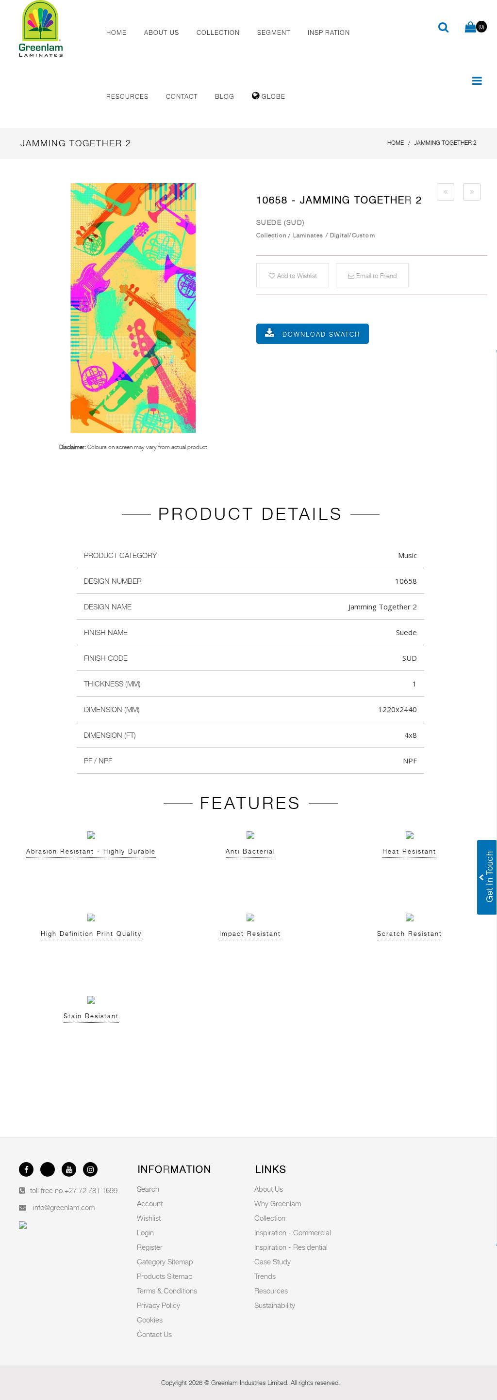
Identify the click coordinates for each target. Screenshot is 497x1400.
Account (150, 1203)
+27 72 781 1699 (91, 1190)
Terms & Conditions (167, 1290)
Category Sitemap (165, 1261)
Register (150, 1247)
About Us (268, 1188)
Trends (265, 1276)
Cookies (150, 1319)
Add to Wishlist (296, 276)
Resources (271, 1290)
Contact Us (154, 1334)
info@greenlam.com (64, 1207)
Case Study (272, 1261)
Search (148, 1188)
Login (145, 1232)
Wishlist (149, 1217)
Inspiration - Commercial (292, 1232)
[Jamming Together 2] (132, 308)
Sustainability (274, 1305)
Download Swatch (321, 334)
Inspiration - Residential (291, 1247)
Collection (269, 1217)
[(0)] (470, 27)
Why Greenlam (277, 1203)
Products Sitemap (165, 1276)
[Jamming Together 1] (445, 192)
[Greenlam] (54, 28)
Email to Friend (375, 276)
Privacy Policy (158, 1305)
